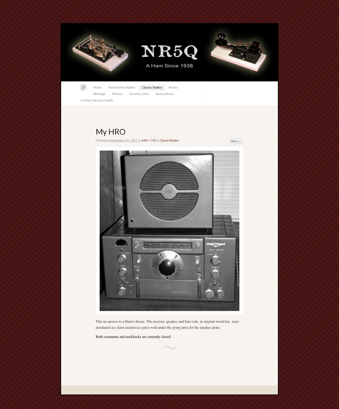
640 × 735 (149, 140)
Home (97, 87)
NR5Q (169, 52)
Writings (99, 94)
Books (173, 87)
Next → (236, 141)
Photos (117, 94)
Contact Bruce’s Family (96, 100)
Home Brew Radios (121, 87)
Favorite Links (139, 94)
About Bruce (164, 94)
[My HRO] (169, 309)
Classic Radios (152, 87)
